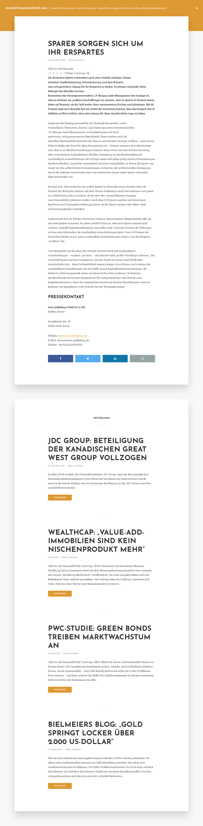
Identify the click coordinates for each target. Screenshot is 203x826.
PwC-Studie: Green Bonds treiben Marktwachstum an (99, 637)
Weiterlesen (60, 497)
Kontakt (155, 8)
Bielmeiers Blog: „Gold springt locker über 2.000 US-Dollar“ (95, 733)
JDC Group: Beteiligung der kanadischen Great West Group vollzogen (97, 450)
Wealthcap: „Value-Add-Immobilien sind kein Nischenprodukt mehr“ (96, 541)
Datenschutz (185, 8)
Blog (135, 8)
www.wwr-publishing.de (72, 336)
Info (144, 8)
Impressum (169, 8)
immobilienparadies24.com (26, 8)
